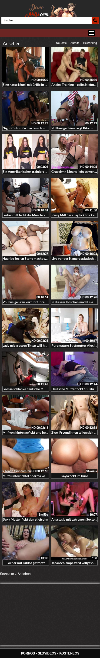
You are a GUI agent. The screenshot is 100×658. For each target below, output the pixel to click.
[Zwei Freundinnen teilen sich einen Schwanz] (74, 412)
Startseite (7, 573)
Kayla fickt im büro (74, 476)
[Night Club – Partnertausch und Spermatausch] (25, 108)
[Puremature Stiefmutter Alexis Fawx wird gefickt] (74, 325)
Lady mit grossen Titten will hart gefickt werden (37, 345)
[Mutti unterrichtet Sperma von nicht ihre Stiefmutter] (25, 456)
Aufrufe (75, 43)
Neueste (61, 43)
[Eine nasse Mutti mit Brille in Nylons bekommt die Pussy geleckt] (25, 64)
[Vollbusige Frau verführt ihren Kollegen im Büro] (25, 282)
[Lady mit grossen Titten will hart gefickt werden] (25, 325)
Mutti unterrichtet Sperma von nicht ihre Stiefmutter (41, 476)
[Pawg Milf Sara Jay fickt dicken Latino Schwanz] (74, 195)
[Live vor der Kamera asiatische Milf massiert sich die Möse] (74, 238)
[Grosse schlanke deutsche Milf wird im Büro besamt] (25, 369)
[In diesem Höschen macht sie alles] (74, 282)
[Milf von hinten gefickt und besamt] (25, 412)
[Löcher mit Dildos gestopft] (25, 542)
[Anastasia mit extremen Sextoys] (74, 499)
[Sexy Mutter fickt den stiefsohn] (25, 499)
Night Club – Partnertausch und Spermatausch (36, 128)
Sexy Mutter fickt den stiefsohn (25, 519)
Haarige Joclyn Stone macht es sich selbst (32, 258)
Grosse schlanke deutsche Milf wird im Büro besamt (40, 389)
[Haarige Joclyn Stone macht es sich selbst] (25, 238)
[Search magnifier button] (95, 20)
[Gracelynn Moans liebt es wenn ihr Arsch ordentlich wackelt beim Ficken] (74, 151)
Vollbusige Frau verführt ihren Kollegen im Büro (37, 302)
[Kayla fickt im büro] (74, 456)
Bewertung (90, 43)
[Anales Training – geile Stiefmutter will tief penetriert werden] (74, 64)
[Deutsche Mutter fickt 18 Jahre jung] (74, 369)
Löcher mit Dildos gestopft (26, 563)
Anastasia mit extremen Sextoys (74, 519)
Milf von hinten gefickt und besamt (28, 432)
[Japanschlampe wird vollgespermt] (74, 542)
